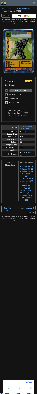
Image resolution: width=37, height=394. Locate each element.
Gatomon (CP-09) (27, 169)
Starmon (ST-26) (27, 190)
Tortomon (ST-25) (27, 195)
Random (6, 16)
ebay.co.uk (30, 208)
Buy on (21, 16)
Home (3, 9)
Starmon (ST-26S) (27, 193)
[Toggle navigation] (34, 3)
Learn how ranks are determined (17, 115)
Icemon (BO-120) (27, 178)
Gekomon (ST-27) (27, 171)
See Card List (7, 209)
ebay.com (30, 213)
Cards (9, 9)
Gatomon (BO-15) (26, 167)
